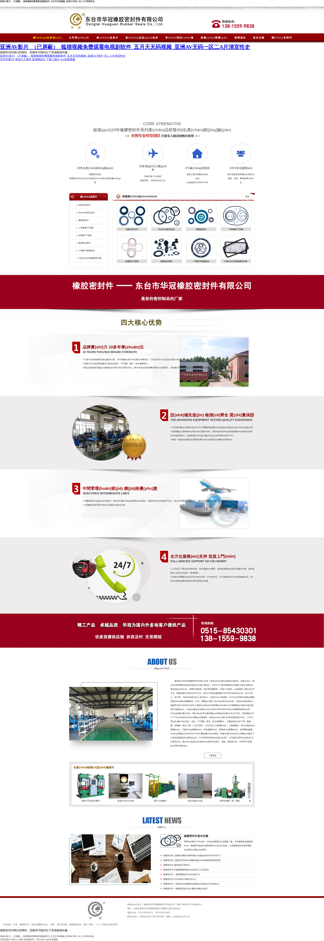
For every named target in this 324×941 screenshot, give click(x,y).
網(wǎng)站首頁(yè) (47, 37)
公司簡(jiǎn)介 (79, 37)
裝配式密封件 (84, 205)
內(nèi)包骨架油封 (86, 212)
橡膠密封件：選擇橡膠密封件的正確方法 (181, 874)
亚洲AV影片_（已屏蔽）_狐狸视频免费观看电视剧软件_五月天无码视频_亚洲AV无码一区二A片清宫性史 (47, 1)
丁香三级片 (40, 939)
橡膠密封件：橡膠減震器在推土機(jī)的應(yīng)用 (185, 888)
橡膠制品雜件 (84, 243)
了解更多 (213, 755)
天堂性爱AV (5, 939)
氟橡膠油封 (83, 220)
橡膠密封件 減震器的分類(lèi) (176, 865)
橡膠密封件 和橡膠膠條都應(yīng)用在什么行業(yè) (186, 870)
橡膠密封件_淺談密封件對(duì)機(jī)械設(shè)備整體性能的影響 (191, 860)
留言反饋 (259, 37)
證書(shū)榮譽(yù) (214, 37)
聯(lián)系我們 (282, 37)
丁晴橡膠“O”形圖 (85, 228)
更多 (247, 196)
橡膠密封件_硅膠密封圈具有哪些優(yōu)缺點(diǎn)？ (192, 855)
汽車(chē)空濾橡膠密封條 (89, 258)
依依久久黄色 (17, 939)
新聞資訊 (240, 37)
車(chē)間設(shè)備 (179, 37)
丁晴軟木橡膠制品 (86, 250)
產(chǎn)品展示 (107, 37)
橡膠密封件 (24, 924)
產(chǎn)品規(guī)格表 (142, 37)
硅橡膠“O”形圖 (84, 235)
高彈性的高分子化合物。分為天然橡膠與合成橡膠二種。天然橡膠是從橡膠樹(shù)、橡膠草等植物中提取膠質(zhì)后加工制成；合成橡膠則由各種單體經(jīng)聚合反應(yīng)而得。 (218, 845)
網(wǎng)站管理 (110, 924)
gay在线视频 (52, 939)
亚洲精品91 (29, 939)
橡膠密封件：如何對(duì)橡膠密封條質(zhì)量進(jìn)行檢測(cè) (191, 884)
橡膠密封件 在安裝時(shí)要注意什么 (179, 879)
